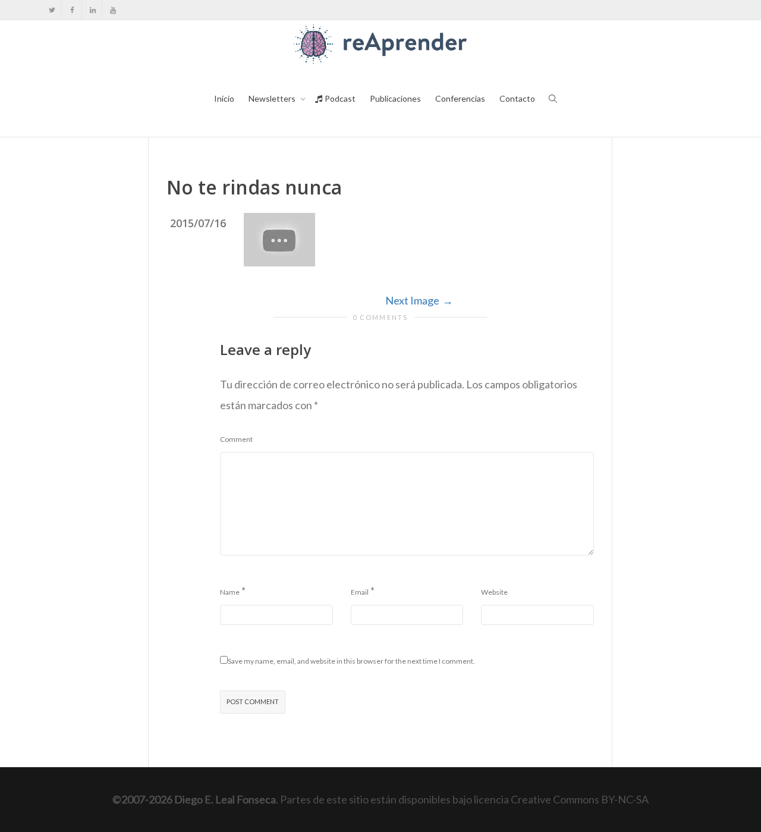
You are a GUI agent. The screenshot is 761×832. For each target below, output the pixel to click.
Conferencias (460, 98)
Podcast (339, 98)
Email (360, 592)
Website (494, 592)
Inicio (224, 98)
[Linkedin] (92, 10)
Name (230, 592)
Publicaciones (395, 98)
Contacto (517, 98)
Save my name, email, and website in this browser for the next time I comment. (351, 661)
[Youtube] (112, 10)
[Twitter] (52, 10)
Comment (236, 439)
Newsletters (273, 98)
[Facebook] (72, 10)
